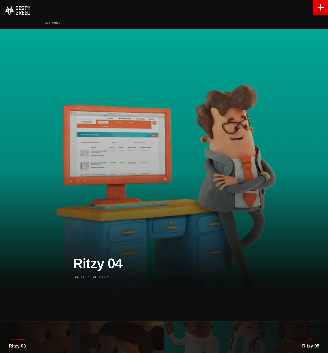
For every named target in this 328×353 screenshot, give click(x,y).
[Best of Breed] (17, 10)
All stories (52, 22)
